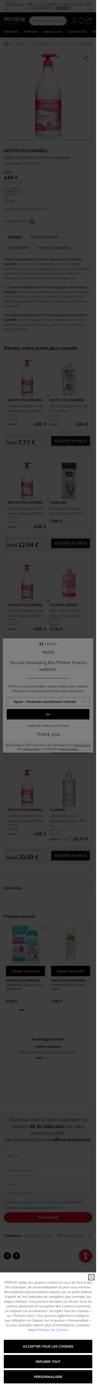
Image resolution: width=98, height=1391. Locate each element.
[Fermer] (91, 1277)
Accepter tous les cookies (48, 1346)
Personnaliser (48, 1377)
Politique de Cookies (52, 1330)
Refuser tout (48, 1361)
